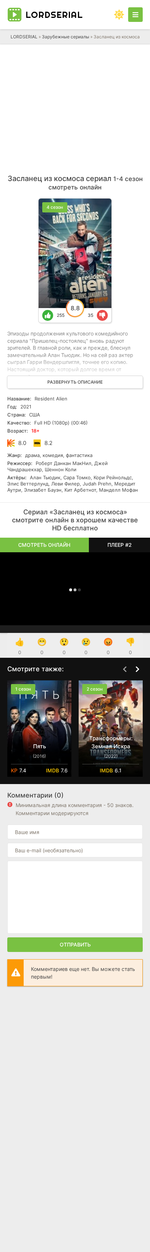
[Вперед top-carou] (137, 669)
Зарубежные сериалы (65, 36)
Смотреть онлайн (44, 545)
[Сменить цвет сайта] (119, 14)
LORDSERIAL (24, 36)
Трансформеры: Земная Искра (111, 742)
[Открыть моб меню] (135, 14)
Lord (54, 14)
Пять (39, 746)
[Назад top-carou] (124, 669)
